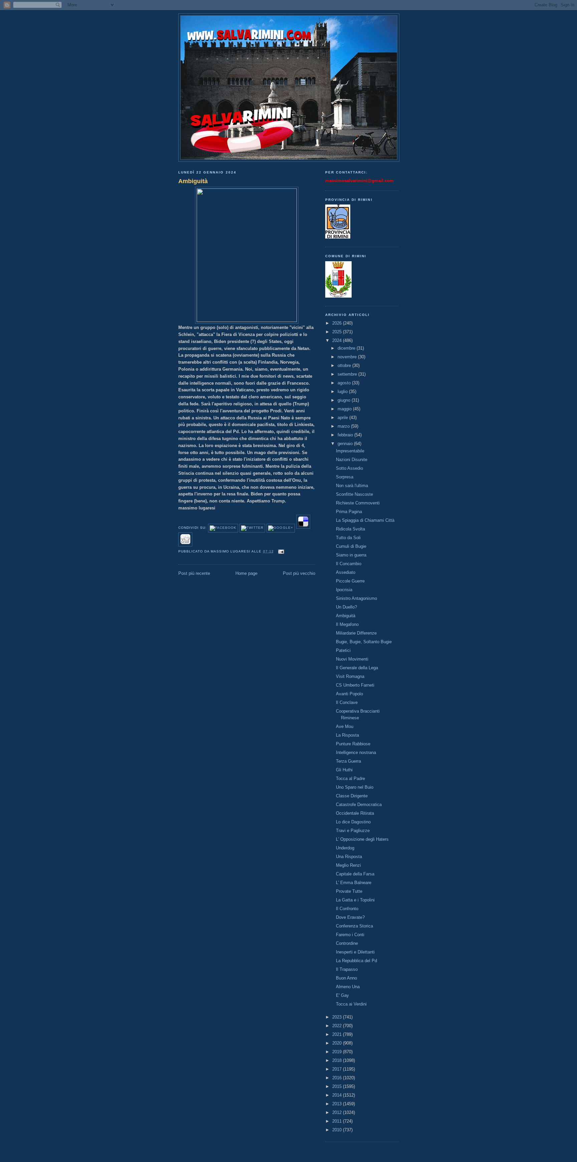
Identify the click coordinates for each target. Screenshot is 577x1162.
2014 (337, 1095)
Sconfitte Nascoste (354, 494)
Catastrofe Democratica (359, 804)
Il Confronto (347, 908)
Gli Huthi (344, 769)
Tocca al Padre (350, 778)
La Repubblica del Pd (356, 960)
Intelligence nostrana (356, 752)
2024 (337, 340)
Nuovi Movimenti (352, 659)
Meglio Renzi (348, 865)
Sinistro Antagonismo (356, 598)
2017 (337, 1069)
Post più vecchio (299, 573)
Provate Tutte (349, 891)
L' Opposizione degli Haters (362, 839)
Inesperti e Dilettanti (355, 951)
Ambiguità (193, 181)
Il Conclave (347, 702)
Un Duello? (346, 607)
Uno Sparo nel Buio (354, 787)
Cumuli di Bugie (351, 546)
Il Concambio (348, 563)
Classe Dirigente (352, 795)
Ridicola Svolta (350, 528)
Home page (246, 573)
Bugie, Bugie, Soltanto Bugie (364, 641)
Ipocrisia (344, 589)
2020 (337, 1043)
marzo (344, 426)
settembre (348, 374)
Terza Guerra (348, 761)
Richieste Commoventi (358, 502)
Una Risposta (349, 856)
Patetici (343, 650)
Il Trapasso (347, 969)
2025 (337, 331)
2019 (337, 1051)
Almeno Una (348, 986)
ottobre (345, 365)
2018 (337, 1060)
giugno (345, 400)
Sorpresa (344, 476)
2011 (337, 1121)
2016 (337, 1077)
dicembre (347, 348)
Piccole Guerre (350, 581)
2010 (337, 1129)
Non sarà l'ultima (352, 485)
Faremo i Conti (350, 934)
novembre (348, 356)
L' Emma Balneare (353, 882)
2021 (337, 1034)
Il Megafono (347, 624)
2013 (337, 1103)
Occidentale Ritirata (355, 813)
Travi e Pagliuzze (353, 830)
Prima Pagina (349, 511)
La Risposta (347, 735)
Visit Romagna (350, 676)
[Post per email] (280, 551)
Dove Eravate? (350, 917)
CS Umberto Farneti (355, 685)
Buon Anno (346, 978)
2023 (337, 1017)
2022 (337, 1025)
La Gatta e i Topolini (355, 899)
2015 (337, 1086)
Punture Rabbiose (353, 743)
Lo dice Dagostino (353, 821)
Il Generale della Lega (357, 667)
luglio (343, 391)
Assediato (345, 572)
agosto (345, 382)
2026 (337, 323)
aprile (343, 417)
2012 (337, 1112)
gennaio (346, 443)
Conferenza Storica (354, 925)
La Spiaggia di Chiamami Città (365, 520)
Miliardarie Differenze (356, 633)
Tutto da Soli (348, 537)
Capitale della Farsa (355, 873)
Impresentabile (350, 450)
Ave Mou (344, 726)
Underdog (345, 847)
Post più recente (194, 573)
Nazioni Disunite (351, 459)
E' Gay (342, 995)
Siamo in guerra (351, 554)
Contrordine (347, 943)
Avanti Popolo (349, 693)
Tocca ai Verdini (351, 1004)
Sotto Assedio (349, 468)
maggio (345, 408)
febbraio (346, 434)
